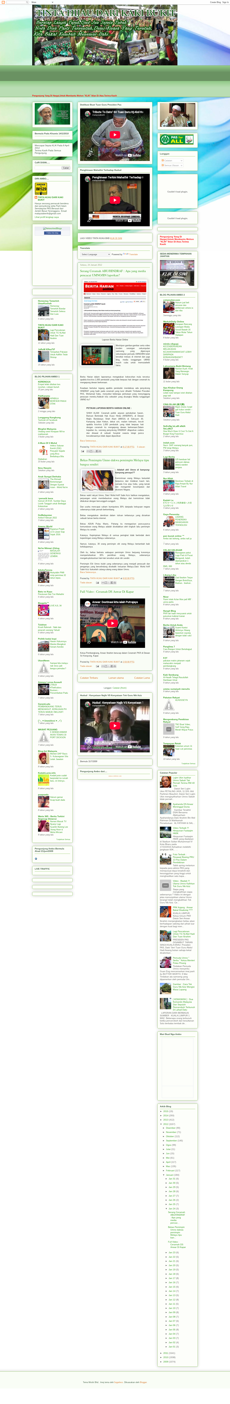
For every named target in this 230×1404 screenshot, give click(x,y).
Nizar (166, 597)
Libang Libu (169, 575)
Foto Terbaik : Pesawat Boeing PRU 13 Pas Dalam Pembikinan (183, 858)
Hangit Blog (169, 611)
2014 (166, 1115)
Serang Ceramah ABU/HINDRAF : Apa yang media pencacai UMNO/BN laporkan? (113, 273)
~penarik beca (45, 498)
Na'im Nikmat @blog (48, 548)
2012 (166, 1124)
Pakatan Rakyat (171, 697)
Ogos (169, 1145)
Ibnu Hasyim (44, 468)
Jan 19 (172, 1269)
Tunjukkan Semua (63, 839)
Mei (168, 1158)
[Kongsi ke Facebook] (97, 451)
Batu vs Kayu (45, 591)
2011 (166, 1353)
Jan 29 (172, 1187)
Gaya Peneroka (171, 514)
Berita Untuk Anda (173, 625)
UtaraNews (43, 660)
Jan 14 (172, 1291)
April (168, 1162)
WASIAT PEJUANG (47, 729)
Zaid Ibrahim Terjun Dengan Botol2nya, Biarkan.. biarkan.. (184, 580)
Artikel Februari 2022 (47, 518)
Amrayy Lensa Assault (50, 682)
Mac (168, 1166)
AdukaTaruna (45, 570)
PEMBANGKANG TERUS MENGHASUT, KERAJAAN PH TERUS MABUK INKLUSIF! (52, 709)
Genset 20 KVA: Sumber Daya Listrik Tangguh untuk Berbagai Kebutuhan (52, 504)
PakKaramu (44, 396)
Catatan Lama (142, 678)
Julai (168, 1149)
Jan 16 (172, 1282)
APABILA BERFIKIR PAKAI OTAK (58, 401)
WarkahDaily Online (173, 321)
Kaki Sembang (171, 675)
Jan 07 (172, 1321)
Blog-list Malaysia (47, 751)
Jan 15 (172, 1287)
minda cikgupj (170, 344)
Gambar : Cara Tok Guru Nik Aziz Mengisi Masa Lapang (183, 987)
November (171, 1132)
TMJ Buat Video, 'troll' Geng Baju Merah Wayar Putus (184, 727)
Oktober (170, 1136)
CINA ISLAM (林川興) (174, 404)
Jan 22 (172, 1257)
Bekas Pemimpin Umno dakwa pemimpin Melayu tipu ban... (176, 1232)
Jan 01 (172, 1346)
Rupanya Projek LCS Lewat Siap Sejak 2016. (57, 532)
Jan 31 (172, 1178)
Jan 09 (172, 1312)
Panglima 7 (169, 646)
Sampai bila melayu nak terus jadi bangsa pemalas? (59, 666)
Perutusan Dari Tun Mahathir (51, 594)
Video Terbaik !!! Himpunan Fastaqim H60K (183, 831)
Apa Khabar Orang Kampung (173, 388)
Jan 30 (172, 1183)
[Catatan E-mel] (82, 451)
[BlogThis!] (91, 451)
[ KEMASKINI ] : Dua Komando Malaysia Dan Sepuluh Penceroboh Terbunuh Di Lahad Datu (184, 1004)
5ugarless (118, 1382)
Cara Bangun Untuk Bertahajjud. (177, 649)
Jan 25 (172, 1204)
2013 (166, 1119)
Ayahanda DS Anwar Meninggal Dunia (183, 805)
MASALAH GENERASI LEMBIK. (55, 553)
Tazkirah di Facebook (47, 420)
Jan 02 (172, 1342)
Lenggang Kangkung (49, 417)
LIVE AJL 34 (55, 605)
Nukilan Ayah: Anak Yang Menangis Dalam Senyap (184, 371)
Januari (170, 1175)
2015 (166, 1111)
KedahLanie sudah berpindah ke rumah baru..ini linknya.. (59, 778)
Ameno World (45, 526)
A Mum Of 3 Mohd (47, 443)
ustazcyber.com (171, 300)
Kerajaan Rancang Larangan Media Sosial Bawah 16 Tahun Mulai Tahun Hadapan (183, 329)
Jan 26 (172, 1200)
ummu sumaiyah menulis (176, 689)
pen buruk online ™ (173, 536)
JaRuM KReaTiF (46, 349)
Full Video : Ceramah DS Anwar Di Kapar (107, 591)
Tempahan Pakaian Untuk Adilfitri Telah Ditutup (59, 355)
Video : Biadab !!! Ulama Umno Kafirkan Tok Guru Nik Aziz (184, 883)
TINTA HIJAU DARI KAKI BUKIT (50, 198)
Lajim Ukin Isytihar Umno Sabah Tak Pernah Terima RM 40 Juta (184, 781)
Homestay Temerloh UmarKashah (48, 302)
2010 (166, 1357)
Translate (133, 254)
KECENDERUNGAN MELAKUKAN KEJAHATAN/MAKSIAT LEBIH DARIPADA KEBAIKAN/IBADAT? (177, 351)
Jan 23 (172, 1252)
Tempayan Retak (172, 743)
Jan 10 (172, 1308)
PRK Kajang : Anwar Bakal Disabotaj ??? (183, 908)
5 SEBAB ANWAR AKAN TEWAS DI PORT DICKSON (58, 735)
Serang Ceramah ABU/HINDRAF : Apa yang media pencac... (176, 1217)
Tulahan (42, 624)
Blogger (143, 1382)
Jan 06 (172, 1325)
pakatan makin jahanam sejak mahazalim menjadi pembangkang (176, 663)
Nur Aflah (168, 478)
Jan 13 (172, 1295)
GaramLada (44, 704)
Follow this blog (52, 233)
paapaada (43, 794)
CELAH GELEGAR (172, 550)
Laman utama (116, 678)
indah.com (168, 442)
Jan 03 (172, 1338)
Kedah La (168, 500)
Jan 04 (172, 1334)
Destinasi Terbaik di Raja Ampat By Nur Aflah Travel (184, 484)
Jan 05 (172, 1329)
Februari (170, 1170)
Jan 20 (172, 1265)
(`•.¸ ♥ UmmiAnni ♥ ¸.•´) (49, 720)
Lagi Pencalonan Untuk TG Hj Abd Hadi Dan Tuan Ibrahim (184, 934)
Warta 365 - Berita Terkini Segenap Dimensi (51, 817)
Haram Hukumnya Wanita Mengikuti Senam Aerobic (58, 644)
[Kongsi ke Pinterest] (100, 451)
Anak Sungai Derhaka (49, 476)
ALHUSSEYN (181, 700)
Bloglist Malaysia (47, 429)
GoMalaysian (45, 515)
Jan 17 (172, 1278)
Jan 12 (172, 1299)
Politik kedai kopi (47, 639)
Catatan (168, 160)
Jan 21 (172, 1261)
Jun (168, 1153)
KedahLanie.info (47, 773)
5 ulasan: (141, 447)
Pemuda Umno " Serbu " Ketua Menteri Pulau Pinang (184, 960)
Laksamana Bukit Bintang (177, 366)
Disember (171, 1128)
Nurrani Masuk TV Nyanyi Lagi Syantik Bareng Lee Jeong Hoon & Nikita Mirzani (59, 826)
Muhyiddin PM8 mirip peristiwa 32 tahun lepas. (58, 575)
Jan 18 (172, 1274)
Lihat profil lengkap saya (47, 217)
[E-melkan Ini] (88, 451)
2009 (166, 1361)
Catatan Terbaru (89, 678)
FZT (165, 658)
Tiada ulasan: (86, 582)
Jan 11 (172, 1304)
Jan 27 (172, 1195)
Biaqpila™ (43, 603)
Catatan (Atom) (119, 688)
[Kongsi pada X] (94, 451)
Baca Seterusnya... (89, 441)
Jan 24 (172, 1208)
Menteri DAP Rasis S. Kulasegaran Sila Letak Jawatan (59, 756)
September (172, 1140)
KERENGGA (44, 382)
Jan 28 (172, 1191)
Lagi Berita (169, 457)
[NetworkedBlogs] (52, 228)
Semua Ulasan (171, 165)
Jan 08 (172, 1316)
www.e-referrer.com (115, 776)
